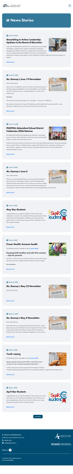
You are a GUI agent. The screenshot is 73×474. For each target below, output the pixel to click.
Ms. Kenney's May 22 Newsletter (23, 286)
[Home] (13, 5)
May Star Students (16, 209)
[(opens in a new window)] (62, 436)
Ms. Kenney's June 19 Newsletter (23, 79)
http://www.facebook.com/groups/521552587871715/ (10, 450)
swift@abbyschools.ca (10, 443)
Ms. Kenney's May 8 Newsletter (22, 317)
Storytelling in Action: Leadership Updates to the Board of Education (24, 41)
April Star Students (16, 391)
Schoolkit (10, 460)
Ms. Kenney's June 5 (17, 171)
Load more (38, 416)
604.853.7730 (7, 440)
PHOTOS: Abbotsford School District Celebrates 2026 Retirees (25, 130)
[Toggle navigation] (69, 5)
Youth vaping (13, 353)
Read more (9, 62)
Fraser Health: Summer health (22, 244)
